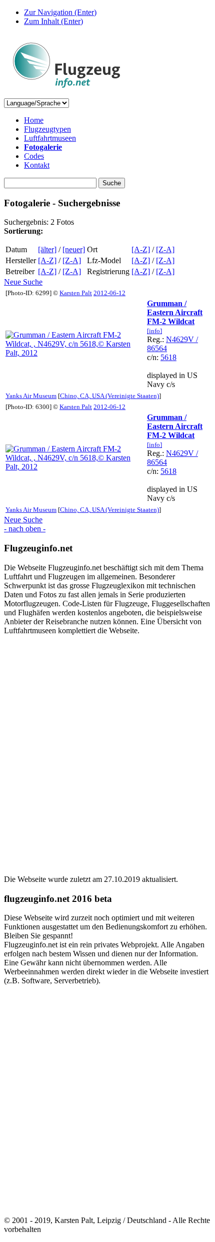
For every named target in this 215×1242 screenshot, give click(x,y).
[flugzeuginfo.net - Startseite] (66, 93)
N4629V (180, 339)
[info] (154, 331)
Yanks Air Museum (31, 396)
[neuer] (73, 249)
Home (34, 120)
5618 (168, 357)
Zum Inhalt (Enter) (53, 21)
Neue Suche (23, 282)
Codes (34, 156)
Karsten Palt (76, 293)
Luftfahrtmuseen (50, 138)
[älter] (47, 249)
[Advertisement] (107, 750)
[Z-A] (165, 249)
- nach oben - (25, 528)
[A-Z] (141, 249)
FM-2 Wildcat (170, 321)
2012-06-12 (110, 293)
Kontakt (37, 165)
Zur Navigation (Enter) (60, 12)
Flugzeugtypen (47, 129)
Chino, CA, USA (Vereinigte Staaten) (109, 396)
